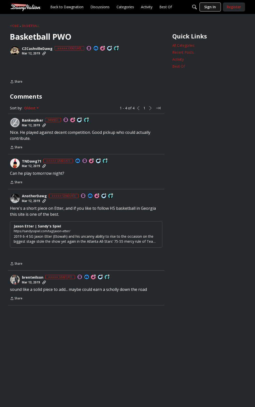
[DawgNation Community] (25, 6)
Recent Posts (183, 52)
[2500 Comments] (101, 277)
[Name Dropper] (89, 48)
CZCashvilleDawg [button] (37, 48)
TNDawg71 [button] (31, 161)
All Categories (183, 45)
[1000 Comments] (99, 161)
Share (16, 82)
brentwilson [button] (32, 277)
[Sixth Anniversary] (94, 277)
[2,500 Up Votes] (105, 161)
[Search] (194, 6)
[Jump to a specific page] (158, 108)
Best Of (178, 66)
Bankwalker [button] (32, 120)
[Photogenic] (96, 48)
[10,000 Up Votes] (117, 48)
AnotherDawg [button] (34, 196)
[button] (15, 51)
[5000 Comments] (110, 48)
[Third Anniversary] (73, 120)
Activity (178, 59)
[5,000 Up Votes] (87, 120)
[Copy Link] (44, 53)
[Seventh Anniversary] (92, 161)
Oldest (30, 108)
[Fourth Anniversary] (103, 48)
